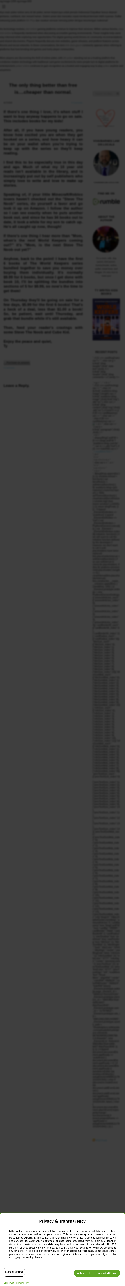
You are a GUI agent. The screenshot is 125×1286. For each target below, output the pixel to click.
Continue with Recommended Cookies (97, 1273)
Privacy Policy (22, 1283)
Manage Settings (14, 1272)
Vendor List (9, 1283)
